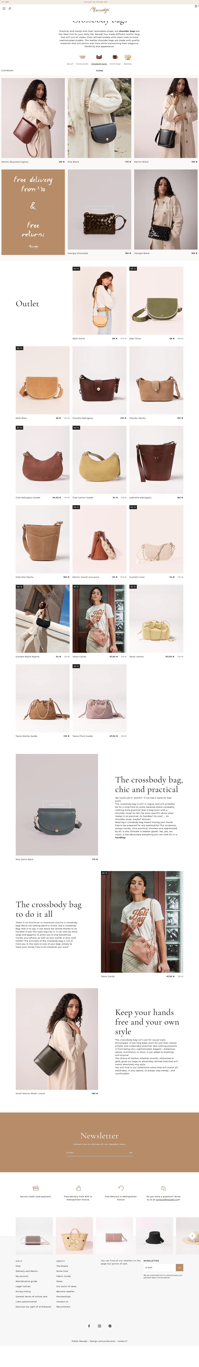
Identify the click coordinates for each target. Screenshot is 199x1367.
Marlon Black (141, 162)
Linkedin (110, 1326)
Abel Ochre (79, 338)
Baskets (128, 64)
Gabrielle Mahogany (140, 497)
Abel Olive (135, 338)
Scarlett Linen (137, 577)
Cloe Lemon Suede (83, 497)
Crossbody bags (99, 64)
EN (7, 2)
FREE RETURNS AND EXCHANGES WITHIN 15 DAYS (99, 2)
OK (130, 1152)
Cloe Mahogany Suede (28, 497)
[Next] (192, 1236)
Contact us (62, 1301)
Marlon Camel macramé (86, 577)
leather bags (133, 34)
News (60, 1281)
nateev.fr (122, 1341)
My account (22, 1276)
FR (2, 2)
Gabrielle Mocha (25, 577)
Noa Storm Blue (24, 859)
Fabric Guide (64, 1276)
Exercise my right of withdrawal (33, 1307)
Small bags (115, 64)
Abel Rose (21, 418)
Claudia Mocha (137, 418)
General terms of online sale (31, 1296)
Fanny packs (82, 64)
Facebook (89, 1326)
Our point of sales (66, 1286)
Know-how (62, 1271)
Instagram (99, 1326)
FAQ (18, 1266)
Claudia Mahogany (83, 418)
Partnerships (64, 1296)
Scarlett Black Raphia (27, 656)
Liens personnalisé (26, 1301)
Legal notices (23, 1286)
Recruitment (63, 1307)
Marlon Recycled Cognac (14, 162)
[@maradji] (34, 1235)
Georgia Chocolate (78, 253)
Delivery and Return (27, 1271)
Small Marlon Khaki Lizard (30, 1093)
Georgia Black (142, 253)
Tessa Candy (79, 656)
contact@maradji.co (167, 1199)
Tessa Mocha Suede (26, 736)
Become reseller (65, 1291)
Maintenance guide (26, 1281)
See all (70, 64)
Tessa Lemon (136, 656)
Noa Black (73, 162)
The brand (62, 1266)
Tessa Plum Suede (83, 736)
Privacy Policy (23, 1291)
